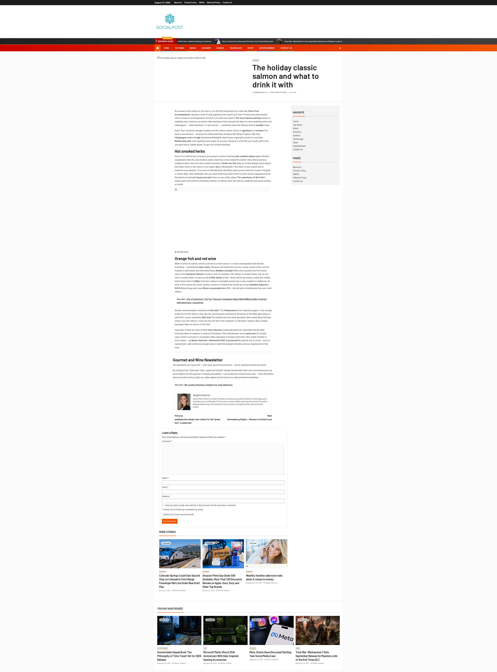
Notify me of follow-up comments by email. (183, 509)
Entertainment (267, 48)
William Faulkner (180, 590)
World (193, 48)
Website (166, 496)
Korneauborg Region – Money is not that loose (249, 418)
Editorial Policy (213, 3)
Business (253, 648)
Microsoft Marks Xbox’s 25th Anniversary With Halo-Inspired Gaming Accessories (220, 655)
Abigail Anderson (261, 92)
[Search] (340, 48)
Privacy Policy (190, 3)
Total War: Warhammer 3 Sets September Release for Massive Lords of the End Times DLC (288, 41)
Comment (167, 441)
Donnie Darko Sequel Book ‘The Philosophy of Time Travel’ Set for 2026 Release (179, 655)
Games (298, 648)
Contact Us (227, 3)
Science (220, 48)
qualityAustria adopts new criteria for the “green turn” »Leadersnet (197, 419)
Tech (205, 648)
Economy (206, 48)
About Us (178, 3)
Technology (236, 48)
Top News (179, 48)
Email (165, 487)
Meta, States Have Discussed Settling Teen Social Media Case (214, 41)
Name (165, 478)
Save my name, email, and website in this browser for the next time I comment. (200, 505)
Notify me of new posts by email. (179, 514)
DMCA (201, 3)
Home (166, 48)
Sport (251, 48)
